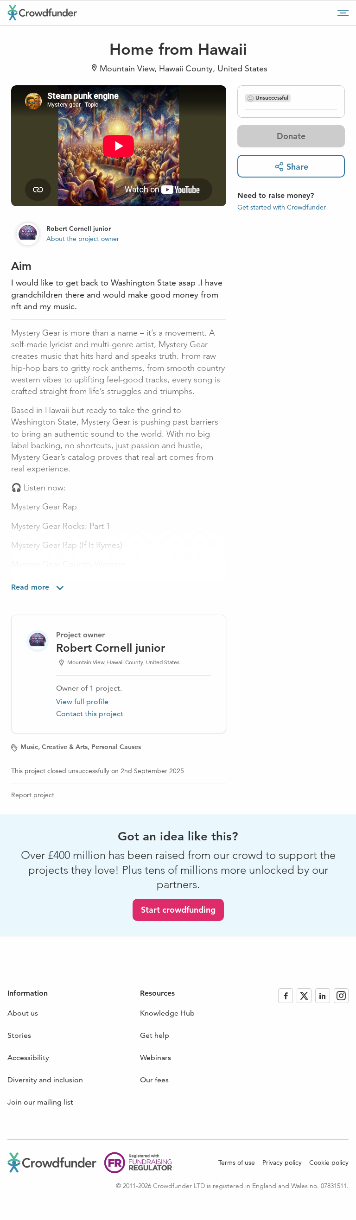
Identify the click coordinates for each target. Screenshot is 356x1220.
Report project (32, 795)
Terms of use (236, 1162)
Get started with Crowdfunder (281, 207)
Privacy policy (282, 1162)
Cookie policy (329, 1162)
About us (22, 1013)
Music (29, 747)
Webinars (155, 1057)
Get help (154, 1035)
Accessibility (28, 1057)
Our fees (154, 1079)
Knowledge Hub (167, 1013)
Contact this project (89, 713)
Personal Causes (116, 747)
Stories (19, 1035)
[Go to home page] (42, 12)
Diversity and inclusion (45, 1079)
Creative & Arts (65, 747)
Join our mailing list (40, 1102)
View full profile (82, 701)
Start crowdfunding (178, 909)
